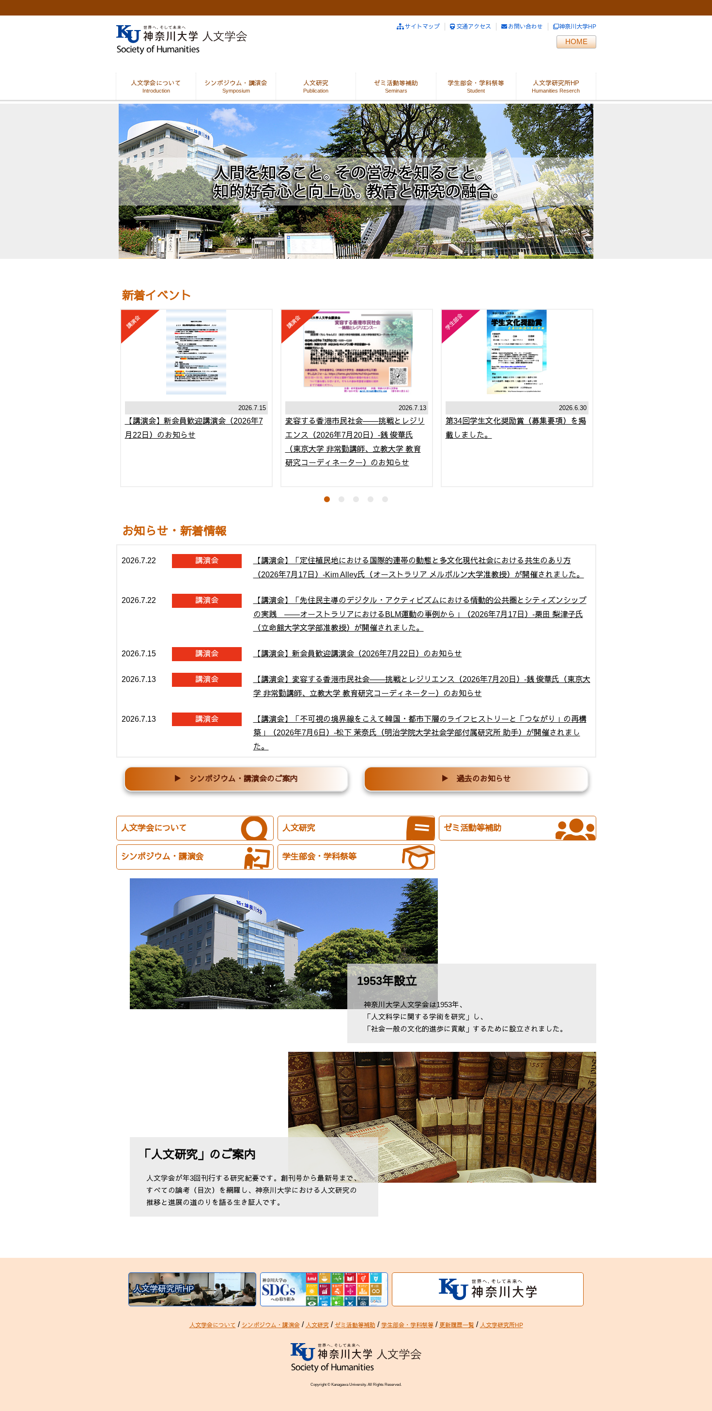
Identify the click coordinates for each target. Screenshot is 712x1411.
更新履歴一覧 (456, 1325)
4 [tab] (370, 499)
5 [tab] (385, 499)
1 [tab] (327, 499)
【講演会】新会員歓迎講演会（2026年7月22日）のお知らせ (357, 654)
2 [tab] (341, 499)
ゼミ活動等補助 (396, 83)
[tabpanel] (196, 398)
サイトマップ (422, 26)
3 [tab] (356, 499)
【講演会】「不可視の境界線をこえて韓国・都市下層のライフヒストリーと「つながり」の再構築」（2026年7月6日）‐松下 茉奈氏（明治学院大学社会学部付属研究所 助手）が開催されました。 (420, 733)
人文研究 (315, 83)
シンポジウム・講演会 (235, 83)
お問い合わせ (525, 26)
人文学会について (156, 83)
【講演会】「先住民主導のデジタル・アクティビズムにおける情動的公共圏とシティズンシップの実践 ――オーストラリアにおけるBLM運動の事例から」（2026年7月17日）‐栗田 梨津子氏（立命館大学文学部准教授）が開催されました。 (420, 614)
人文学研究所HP (556, 83)
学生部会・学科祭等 (476, 83)
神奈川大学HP (577, 26)
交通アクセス (473, 26)
